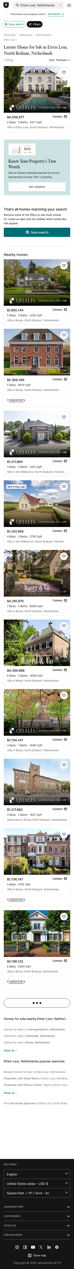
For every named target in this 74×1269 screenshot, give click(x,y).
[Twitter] (41, 1247)
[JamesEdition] (6, 5)
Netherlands (26, 34)
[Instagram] (17, 1247)
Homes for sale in (34, 1029)
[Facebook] (25, 1247)
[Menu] (69, 5)
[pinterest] (57, 1247)
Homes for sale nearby (38, 1019)
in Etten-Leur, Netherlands (37, 1078)
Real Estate (10, 34)
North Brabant (43, 34)
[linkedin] (49, 1247)
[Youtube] (33, 1247)
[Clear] (60, 5)
